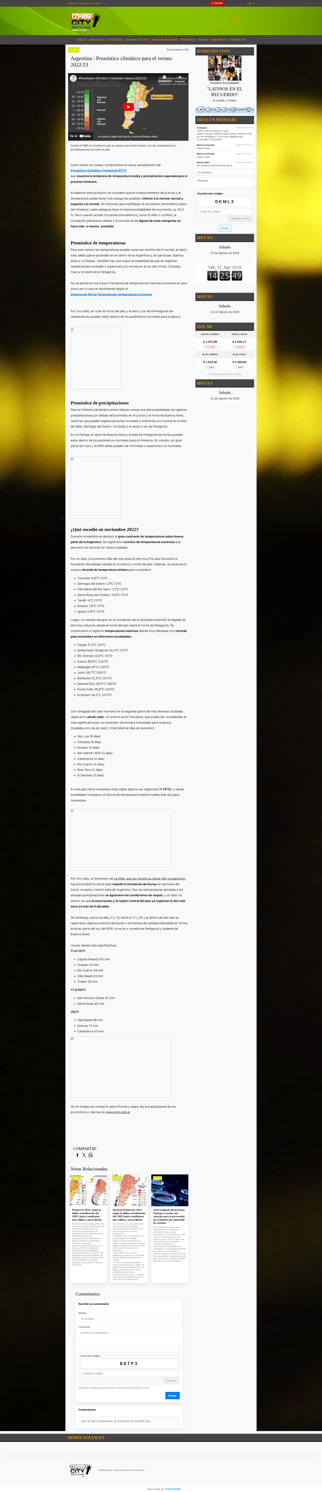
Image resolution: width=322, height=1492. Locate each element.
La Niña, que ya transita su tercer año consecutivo (149, 878)
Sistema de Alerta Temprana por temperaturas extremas (111, 294)
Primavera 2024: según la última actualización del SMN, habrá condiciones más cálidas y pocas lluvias (87, 1214)
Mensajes (97, 39)
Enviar (172, 1395)
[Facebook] (233, 3)
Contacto (236, 39)
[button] (206, 3)
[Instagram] (239, 3)
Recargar (171, 1380)
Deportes (188, 39)
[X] (227, 3)
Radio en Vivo (138, 39)
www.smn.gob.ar (118, 1112)
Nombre (82, 1313)
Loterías (115, 39)
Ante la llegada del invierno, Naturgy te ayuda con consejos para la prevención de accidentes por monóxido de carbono (169, 1216)
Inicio (82, 39)
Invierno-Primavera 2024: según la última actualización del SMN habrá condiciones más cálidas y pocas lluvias (129, 1214)
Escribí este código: (90, 1356)
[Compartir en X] (84, 1155)
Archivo (218, 39)
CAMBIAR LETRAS (240, 218)
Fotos (204, 39)
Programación (165, 39)
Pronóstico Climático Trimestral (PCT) (98, 170)
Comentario (84, 1327)
